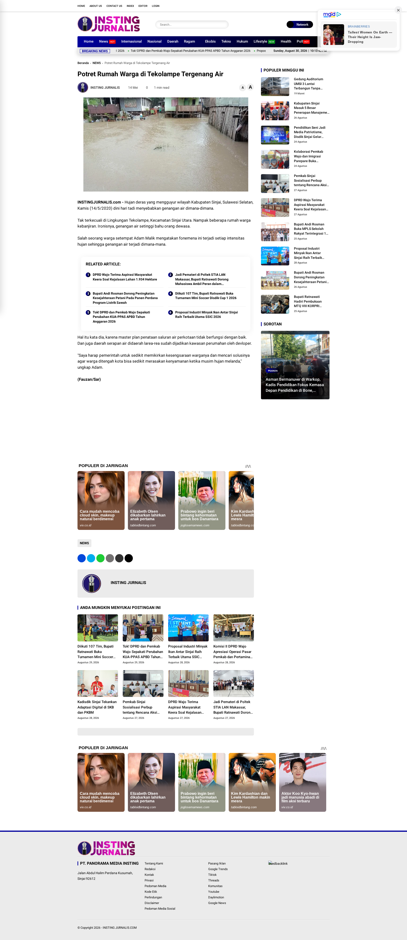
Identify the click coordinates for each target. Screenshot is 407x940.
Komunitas (215, 886)
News (107, 41)
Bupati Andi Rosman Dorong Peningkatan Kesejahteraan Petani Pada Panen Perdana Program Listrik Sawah (125, 298)
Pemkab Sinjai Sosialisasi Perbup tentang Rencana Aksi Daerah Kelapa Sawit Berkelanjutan (140, 707)
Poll (303, 41)
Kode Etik (151, 891)
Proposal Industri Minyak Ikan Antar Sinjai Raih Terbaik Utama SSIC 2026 (206, 314)
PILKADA (273, 370)
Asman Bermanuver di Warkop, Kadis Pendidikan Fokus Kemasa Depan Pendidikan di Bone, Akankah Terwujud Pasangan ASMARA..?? (295, 385)
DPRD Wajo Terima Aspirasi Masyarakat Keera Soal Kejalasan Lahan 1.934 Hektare (125, 277)
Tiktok (212, 874)
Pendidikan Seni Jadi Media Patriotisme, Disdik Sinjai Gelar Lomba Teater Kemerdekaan (310, 132)
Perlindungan (153, 897)
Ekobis (210, 41)
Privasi (149, 880)
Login (155, 6)
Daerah (172, 41)
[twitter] (299, 5)
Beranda (83, 63)
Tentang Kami (154, 863)
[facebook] (292, 5)
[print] (110, 558)
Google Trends (218, 869)
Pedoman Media (155, 886)
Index (130, 6)
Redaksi (150, 869)
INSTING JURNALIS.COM (120, 927)
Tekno (226, 41)
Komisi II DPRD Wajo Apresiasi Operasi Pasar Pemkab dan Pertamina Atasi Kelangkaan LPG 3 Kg (232, 652)
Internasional (131, 41)
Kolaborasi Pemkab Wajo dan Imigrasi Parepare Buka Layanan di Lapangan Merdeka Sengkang (310, 156)
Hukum (242, 41)
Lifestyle (264, 41)
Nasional (154, 41)
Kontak (149, 874)
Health (286, 41)
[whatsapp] (100, 558)
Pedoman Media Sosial (160, 908)
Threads (213, 880)
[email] (119, 558)
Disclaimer (152, 903)
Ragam (189, 41)
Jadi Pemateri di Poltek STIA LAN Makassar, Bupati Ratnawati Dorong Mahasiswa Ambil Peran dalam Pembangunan (201, 279)
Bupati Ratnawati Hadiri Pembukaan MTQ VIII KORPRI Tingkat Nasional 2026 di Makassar (311, 301)
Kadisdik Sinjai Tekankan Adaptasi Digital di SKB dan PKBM (97, 707)
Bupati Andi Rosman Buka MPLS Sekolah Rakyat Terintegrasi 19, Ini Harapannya (311, 229)
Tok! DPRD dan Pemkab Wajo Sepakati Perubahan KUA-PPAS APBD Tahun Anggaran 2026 (159, 50)
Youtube (213, 891)
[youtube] (313, 5)
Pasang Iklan (217, 863)
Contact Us (114, 6)
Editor (142, 6)
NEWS (97, 63)
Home (81, 6)
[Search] (224, 24)
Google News (217, 903)
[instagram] (306, 5)
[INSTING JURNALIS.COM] (108, 30)
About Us (96, 6)
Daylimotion (216, 897)
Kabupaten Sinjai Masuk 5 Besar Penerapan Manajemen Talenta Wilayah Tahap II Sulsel (311, 108)
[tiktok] (320, 5)
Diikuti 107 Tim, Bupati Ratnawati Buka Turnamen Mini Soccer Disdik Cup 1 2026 (205, 296)
